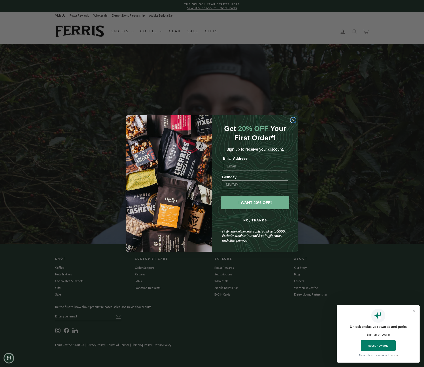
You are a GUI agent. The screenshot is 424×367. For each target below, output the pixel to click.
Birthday (229, 177)
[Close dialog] (293, 120)
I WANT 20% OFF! (255, 202)
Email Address (235, 158)
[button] (9, 358)
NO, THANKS (255, 220)
